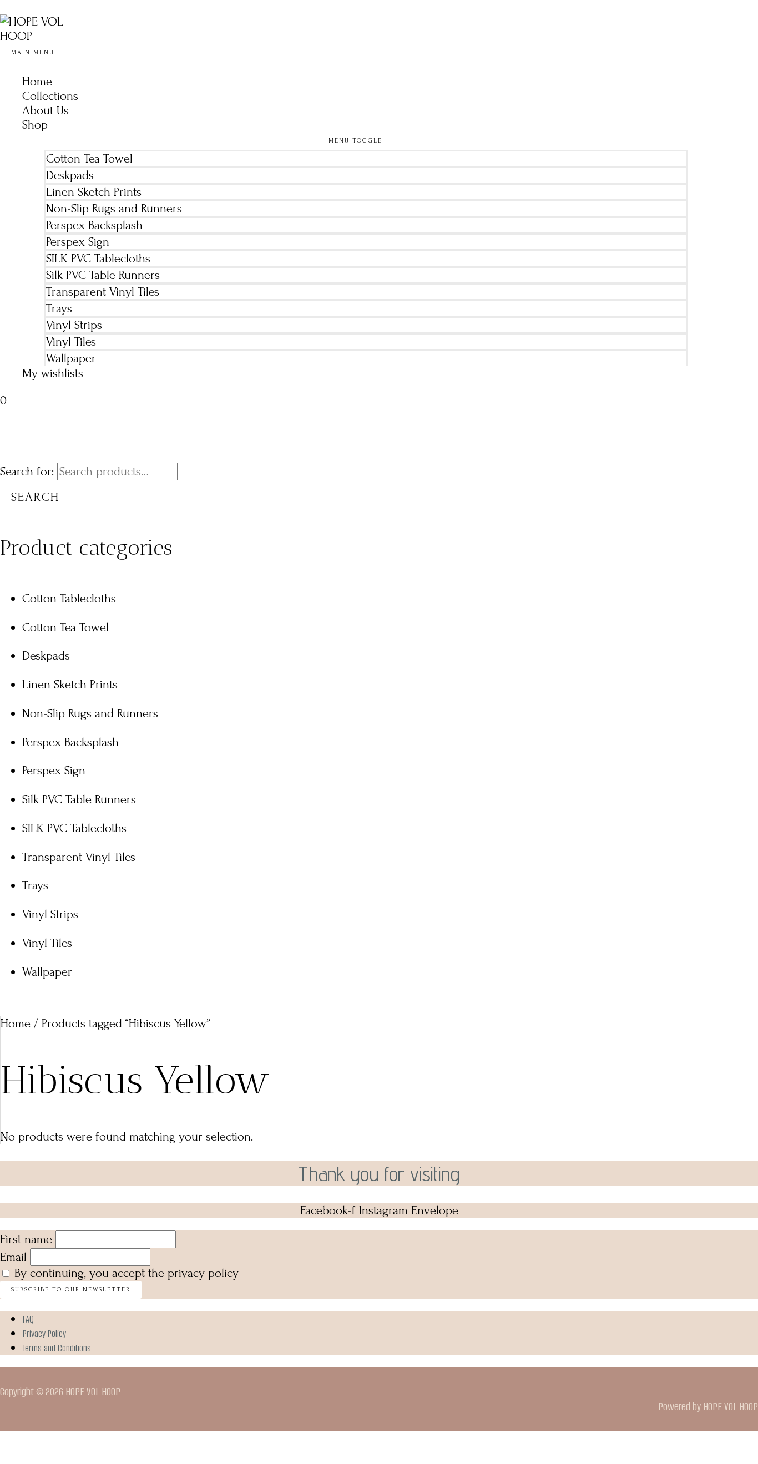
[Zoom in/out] (11, 1441)
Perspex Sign (77, 242)
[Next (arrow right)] (37, 1458)
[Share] (62, 1441)
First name (26, 1239)
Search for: (27, 471)
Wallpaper (71, 358)
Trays (59, 308)
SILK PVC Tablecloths (98, 258)
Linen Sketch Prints (94, 192)
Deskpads (70, 175)
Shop (35, 125)
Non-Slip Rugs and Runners (114, 208)
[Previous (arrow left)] (11, 1458)
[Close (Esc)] (88, 1441)
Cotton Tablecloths (69, 598)
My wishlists (52, 373)
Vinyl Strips (74, 325)
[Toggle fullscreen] (37, 1441)
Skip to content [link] (37, 7)
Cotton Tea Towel (89, 158)
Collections (50, 96)
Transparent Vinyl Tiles (102, 292)
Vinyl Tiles (71, 342)
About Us (45, 110)
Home (37, 81)
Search (35, 497)
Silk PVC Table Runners (103, 275)
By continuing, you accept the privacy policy (126, 1273)
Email (13, 1257)
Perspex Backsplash (94, 225)
